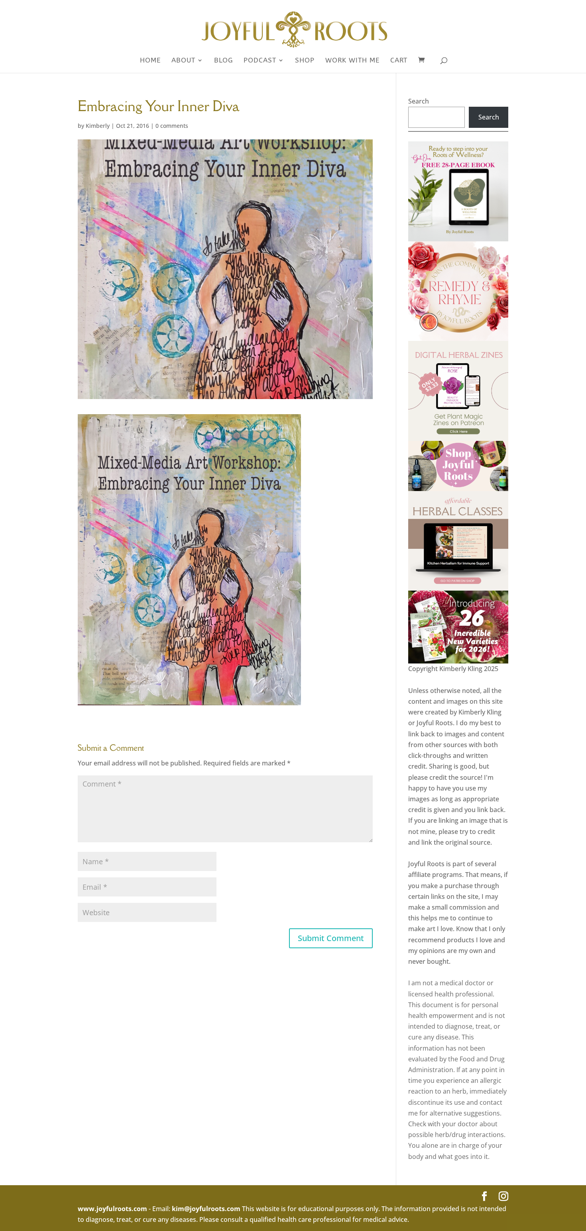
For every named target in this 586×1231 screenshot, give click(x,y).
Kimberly (98, 125)
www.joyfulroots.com (112, 1208)
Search (418, 101)
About (183, 60)
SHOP (305, 60)
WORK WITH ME (352, 60)
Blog (223, 60)
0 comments (171, 125)
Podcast (260, 60)
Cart (398, 60)
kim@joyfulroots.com (206, 1208)
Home (150, 60)
